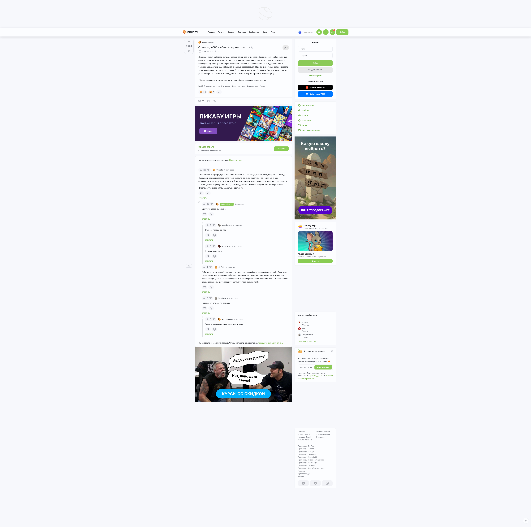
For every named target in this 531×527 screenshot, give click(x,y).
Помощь (301, 432)
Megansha (205, 150)
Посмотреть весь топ (307, 341)
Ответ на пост (253, 86)
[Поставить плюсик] (188, 41)
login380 (213, 150)
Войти (342, 32)
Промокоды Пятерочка (307, 454)
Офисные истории (212, 86)
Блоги (265, 32)
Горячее (211, 32)
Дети (234, 86)
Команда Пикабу (304, 437)
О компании (321, 437)
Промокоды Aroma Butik (307, 457)
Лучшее (221, 32)
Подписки (242, 32)
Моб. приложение (305, 440)
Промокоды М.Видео (306, 452)
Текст (262, 86)
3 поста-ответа (206, 147)
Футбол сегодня (304, 474)
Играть (315, 261)
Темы (273, 32)
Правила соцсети (323, 432)
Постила (301, 471)
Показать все (235, 160)
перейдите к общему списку (270, 343)
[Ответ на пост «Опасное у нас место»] (252, 47)
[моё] (200, 86)
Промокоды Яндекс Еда (307, 463)
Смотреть (281, 149)
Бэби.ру (301, 476)
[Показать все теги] (268, 86)
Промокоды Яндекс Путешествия (311, 460)
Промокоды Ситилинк (306, 465)
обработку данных (316, 376)
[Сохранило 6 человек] (208, 100)
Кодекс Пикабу (304, 434)
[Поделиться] (214, 100)
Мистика (241, 86)
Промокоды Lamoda (306, 449)
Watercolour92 (208, 42)
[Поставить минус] (188, 51)
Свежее (231, 32)
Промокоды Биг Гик (306, 446)
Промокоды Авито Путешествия (311, 468)
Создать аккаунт (315, 70)
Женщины (225, 86)
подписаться (323, 367)
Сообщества (254, 32)
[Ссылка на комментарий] (239, 170)
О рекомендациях (323, 434)
